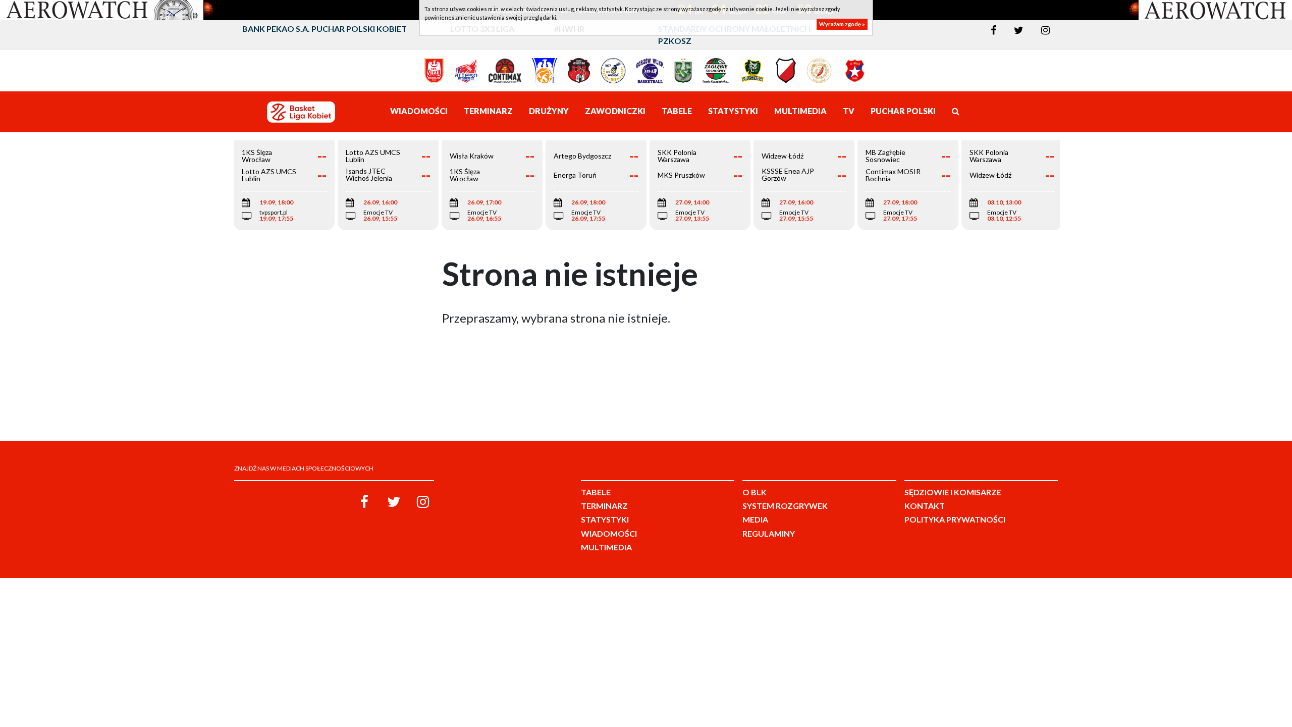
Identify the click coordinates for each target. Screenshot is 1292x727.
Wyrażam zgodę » (842, 24)
